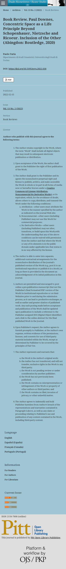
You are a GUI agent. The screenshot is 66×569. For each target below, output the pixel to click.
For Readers (10, 470)
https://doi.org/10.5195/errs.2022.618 (27, 68)
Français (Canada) (14, 447)
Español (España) (13, 442)
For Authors (10, 475)
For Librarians (11, 479)
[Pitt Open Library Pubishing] (24, 534)
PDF (9, 79)
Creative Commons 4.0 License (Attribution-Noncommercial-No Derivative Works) (35, 191)
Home (6, 10)
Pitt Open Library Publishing (45, 537)
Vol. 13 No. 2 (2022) (33, 10)
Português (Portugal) (15, 451)
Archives (16, 10)
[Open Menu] (3, 3)
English (8, 437)
